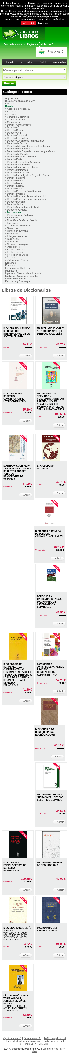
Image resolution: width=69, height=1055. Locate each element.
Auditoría (11, 114)
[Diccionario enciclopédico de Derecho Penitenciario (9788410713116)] (18, 857)
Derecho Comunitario (17, 138)
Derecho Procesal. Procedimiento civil (26, 196)
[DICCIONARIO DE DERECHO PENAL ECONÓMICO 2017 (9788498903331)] (49, 724)
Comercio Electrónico (18, 117)
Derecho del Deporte (17, 154)
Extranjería (12, 217)
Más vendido (59, 62)
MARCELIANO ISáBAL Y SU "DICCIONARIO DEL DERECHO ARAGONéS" (50, 331)
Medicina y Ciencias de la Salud (21, 276)
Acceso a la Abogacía (18, 109)
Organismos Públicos (16, 278)
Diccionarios (14, 212)
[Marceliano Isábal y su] (51, 323)
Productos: (55, 51)
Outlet (43, 62)
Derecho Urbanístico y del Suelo (23, 207)
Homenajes (13, 233)
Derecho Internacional (18, 172)
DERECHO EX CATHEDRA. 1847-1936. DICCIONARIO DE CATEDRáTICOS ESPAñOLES (49, 601)
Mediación (12, 241)
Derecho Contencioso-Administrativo (25, 140)
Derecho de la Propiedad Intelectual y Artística (31, 151)
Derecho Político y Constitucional (24, 191)
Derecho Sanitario (16, 204)
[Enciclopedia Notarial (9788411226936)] (51, 460)
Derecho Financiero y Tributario (23, 167)
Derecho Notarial (15, 186)
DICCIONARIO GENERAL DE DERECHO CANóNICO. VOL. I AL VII (49, 534)
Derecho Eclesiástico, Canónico (23, 162)
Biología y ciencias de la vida (20, 101)
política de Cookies (55, 19)
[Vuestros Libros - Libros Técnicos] (23, 39)
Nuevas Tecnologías (17, 244)
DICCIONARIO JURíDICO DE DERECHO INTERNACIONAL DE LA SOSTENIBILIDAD (16, 332)
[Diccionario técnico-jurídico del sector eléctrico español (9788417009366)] (51, 789)
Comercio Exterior (16, 119)
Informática (11, 270)
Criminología (13, 122)
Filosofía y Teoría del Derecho (22, 220)
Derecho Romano (16, 201)
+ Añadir (25, 355)
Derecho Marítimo (16, 178)
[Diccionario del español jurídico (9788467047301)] (51, 922)
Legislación (13, 239)
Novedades (26, 62)
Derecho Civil (14, 132)
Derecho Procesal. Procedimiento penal (27, 199)
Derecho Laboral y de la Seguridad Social (28, 175)
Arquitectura (11, 98)
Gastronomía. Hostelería (17, 268)
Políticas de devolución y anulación (22, 1041)
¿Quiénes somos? (12, 1038)
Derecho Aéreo (14, 127)
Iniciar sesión (47, 44)
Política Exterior (15, 252)
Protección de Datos (17, 254)
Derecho (9, 106)
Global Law (12, 228)
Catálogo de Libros (17, 92)
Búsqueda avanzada (14, 44)
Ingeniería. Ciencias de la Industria (23, 273)
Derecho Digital (15, 159)
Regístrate (32, 44)
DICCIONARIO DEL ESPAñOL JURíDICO (48, 929)
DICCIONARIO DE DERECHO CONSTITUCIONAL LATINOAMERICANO (14, 397)
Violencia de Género (17, 260)
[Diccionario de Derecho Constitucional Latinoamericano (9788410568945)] (18, 388)
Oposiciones (13, 247)
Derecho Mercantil (16, 180)
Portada (10, 62)
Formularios (13, 223)
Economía (10, 262)
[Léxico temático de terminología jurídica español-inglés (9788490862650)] (18, 990)
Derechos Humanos (17, 209)
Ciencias (9, 103)
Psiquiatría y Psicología (17, 281)
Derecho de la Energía (18, 148)
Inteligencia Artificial (17, 236)
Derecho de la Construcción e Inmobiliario (28, 146)
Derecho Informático (17, 170)
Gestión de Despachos (18, 225)
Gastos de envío (32, 1038)
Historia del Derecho (17, 231)
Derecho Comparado (17, 135)
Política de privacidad (55, 1038)
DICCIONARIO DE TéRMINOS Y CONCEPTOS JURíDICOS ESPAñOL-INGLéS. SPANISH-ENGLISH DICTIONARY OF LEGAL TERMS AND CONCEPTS (51, 401)
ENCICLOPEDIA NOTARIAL (45, 467)
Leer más (43, 23)
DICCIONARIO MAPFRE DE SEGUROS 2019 (50, 864)
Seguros (11, 257)
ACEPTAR (28, 23)
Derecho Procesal (16, 193)
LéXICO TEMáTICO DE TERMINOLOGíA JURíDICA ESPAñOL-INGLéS (16, 999)
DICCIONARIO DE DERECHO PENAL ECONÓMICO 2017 (45, 732)
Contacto (43, 1043)
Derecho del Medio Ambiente (21, 156)
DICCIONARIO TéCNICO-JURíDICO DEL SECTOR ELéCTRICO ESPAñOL (50, 797)
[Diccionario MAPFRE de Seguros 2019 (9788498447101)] (51, 857)
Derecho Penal (14, 188)
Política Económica (17, 249)
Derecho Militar (14, 183)
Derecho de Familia (17, 143)
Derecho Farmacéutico (18, 164)
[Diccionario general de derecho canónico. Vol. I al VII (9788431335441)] (49, 525)
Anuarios (11, 111)
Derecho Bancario (16, 130)
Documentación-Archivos (20, 215)
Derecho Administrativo (19, 124)
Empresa (10, 265)
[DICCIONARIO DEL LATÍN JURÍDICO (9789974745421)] (18, 922)
